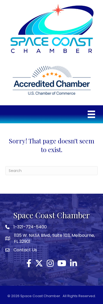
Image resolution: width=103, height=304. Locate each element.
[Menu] (91, 114)
